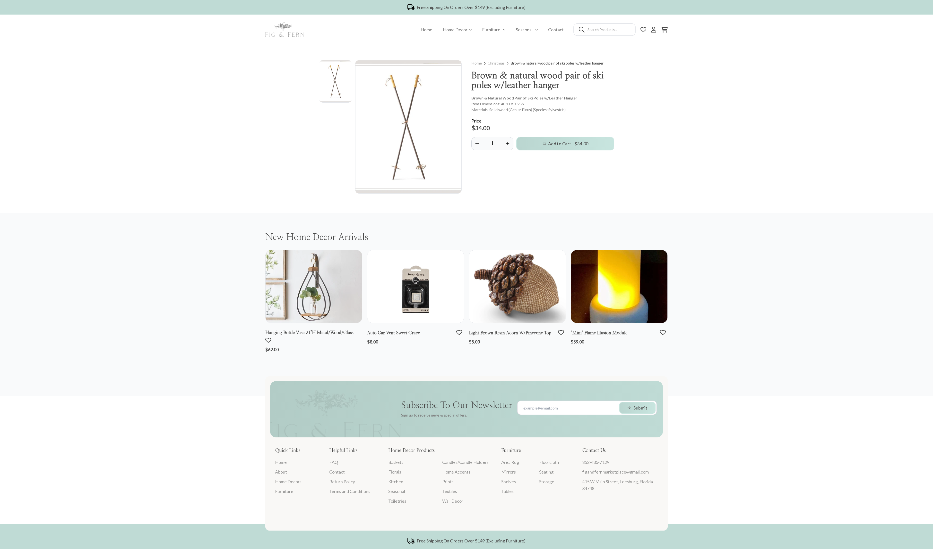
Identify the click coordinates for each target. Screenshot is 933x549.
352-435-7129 (595, 462)
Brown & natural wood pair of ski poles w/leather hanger (557, 63)
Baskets (395, 462)
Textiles (449, 491)
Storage (546, 481)
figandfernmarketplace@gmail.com (615, 472)
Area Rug (510, 462)
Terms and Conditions (349, 491)
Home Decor (455, 29)
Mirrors (508, 472)
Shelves (508, 481)
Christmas (496, 63)
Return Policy (342, 481)
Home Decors (288, 481)
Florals (394, 472)
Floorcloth (549, 462)
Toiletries (397, 501)
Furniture (491, 29)
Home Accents (456, 472)
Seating (546, 472)
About (281, 472)
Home (426, 29)
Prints (448, 481)
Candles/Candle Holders (465, 462)
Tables (507, 491)
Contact (556, 29)
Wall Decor (452, 501)
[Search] (582, 29)
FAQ (333, 462)
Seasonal (524, 29)
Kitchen (395, 481)
